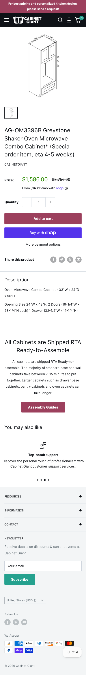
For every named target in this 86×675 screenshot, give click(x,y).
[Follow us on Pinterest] (16, 622)
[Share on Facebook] (53, 260)
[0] (78, 20)
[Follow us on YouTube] (24, 622)
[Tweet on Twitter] (70, 260)
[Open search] (60, 20)
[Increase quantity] (50, 202)
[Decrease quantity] (27, 202)
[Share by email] (78, 260)
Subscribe (19, 579)
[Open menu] (6, 20)
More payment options (43, 244)
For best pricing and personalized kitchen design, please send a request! (43, 6)
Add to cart (43, 218)
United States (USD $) (21, 600)
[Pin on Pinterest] (62, 260)
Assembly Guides (43, 407)
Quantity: (11, 202)
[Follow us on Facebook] (7, 622)
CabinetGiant (15, 164)
